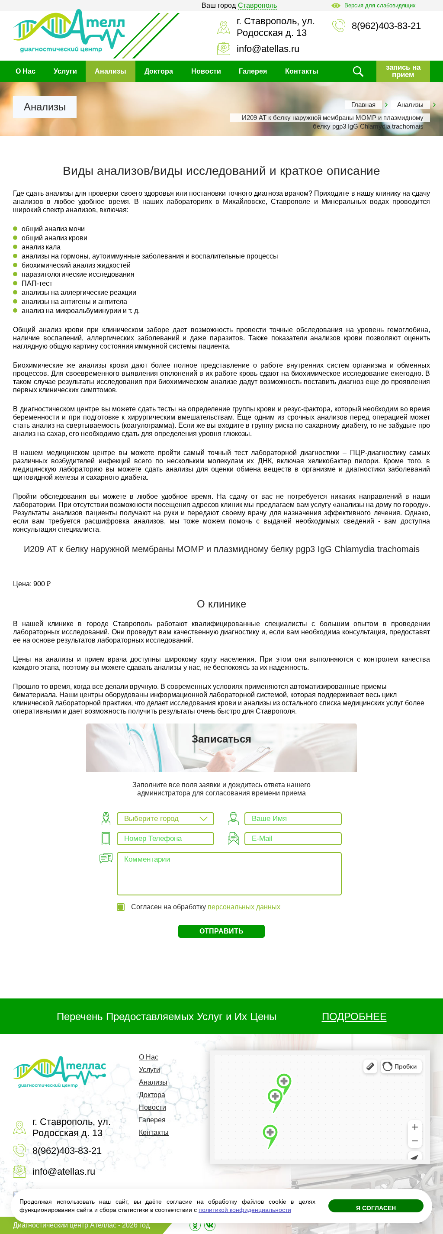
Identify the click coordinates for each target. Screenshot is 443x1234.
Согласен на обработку (205, 907)
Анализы (110, 71)
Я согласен (376, 1208)
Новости (206, 71)
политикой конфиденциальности (245, 1209)
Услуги (65, 71)
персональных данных (244, 907)
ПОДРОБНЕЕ (354, 1016)
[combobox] (165, 818)
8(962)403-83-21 (386, 25)
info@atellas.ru (268, 48)
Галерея (253, 71)
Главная (363, 104)
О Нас (25, 71)
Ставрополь (257, 5)
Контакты (301, 71)
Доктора (158, 71)
